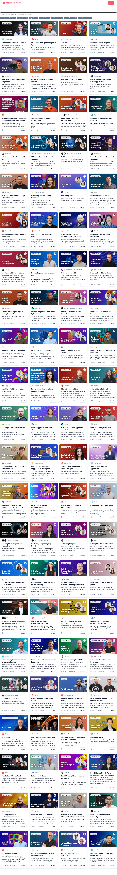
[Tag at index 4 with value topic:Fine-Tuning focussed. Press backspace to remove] (61, 18)
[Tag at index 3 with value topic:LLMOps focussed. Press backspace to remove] (48, 18)
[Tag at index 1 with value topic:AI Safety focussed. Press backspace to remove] (26, 18)
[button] (25, 23)
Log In (111, 3)
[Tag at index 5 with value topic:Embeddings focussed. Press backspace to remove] (75, 18)
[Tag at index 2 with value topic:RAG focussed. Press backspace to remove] (36, 18)
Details (23, 53)
